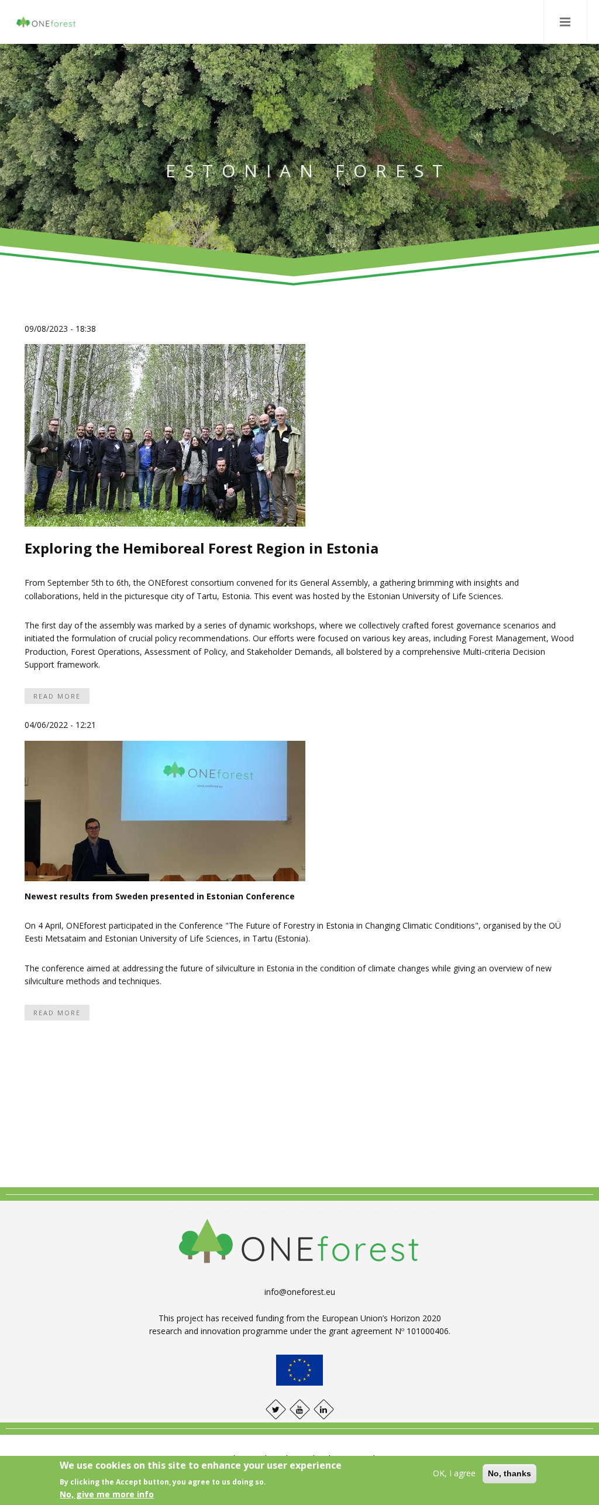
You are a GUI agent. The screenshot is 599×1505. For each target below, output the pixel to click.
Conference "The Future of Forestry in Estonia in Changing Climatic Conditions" (327, 925)
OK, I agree (454, 1473)
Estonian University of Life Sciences (433, 596)
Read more (57, 696)
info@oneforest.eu (299, 1291)
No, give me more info (107, 1494)
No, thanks (509, 1473)
